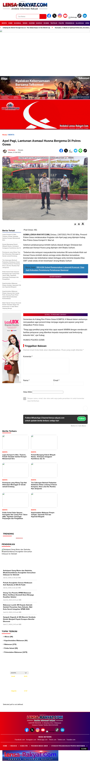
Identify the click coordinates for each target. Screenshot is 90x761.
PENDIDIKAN (69, 23)
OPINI (87, 23)
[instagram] (60, 17)
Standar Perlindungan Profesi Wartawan (68, 746)
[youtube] (65, 17)
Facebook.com (20, 740)
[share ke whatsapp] (71, 152)
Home (5, 746)
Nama (26, 380)
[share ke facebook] (61, 152)
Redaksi (13, 746)
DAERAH (39, 23)
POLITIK (61, 23)
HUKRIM (32, 23)
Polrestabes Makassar (15, 652)
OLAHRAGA (80, 23)
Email (56, 380)
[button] (75, 224)
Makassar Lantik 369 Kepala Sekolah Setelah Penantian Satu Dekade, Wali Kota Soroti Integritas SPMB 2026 (17, 607)
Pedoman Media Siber (39, 746)
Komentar (27, 357)
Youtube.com (70, 740)
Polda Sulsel (11, 648)
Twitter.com (61, 740)
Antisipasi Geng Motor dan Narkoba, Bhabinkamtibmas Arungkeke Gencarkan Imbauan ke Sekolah (19, 573)
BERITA (4, 23)
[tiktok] (79, 17)
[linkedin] (85, 17)
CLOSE (83, 749)
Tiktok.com (52, 740)
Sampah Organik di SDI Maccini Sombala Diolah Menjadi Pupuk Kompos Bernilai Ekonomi (19, 619)
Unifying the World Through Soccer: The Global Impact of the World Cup (26, 28)
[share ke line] (81, 152)
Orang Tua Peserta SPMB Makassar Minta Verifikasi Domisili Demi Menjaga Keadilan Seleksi (18, 595)
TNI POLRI (53, 23)
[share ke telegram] (76, 152)
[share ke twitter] (66, 152)
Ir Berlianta (11, 150)
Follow (81, 419)
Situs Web (27, 392)
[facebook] (49, 17)
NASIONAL (17, 23)
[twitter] (54, 17)
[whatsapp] (73, 17)
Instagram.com (31, 740)
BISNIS (25, 23)
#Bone (8, 637)
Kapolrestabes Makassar (16, 640)
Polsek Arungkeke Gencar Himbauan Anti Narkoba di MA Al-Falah (17, 584)
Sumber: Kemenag (19, 699)
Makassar (10, 644)
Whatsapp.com (42, 740)
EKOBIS (46, 23)
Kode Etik (24, 746)
